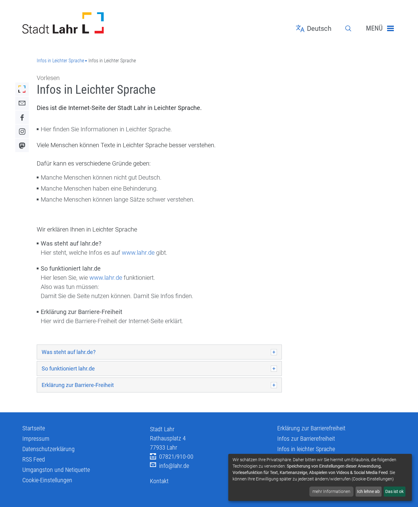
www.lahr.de (138, 252)
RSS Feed (33, 459)
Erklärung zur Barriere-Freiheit (78, 385)
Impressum (35, 438)
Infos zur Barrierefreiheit (306, 438)
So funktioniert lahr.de (68, 368)
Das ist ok (394, 491)
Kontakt (159, 481)
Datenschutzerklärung (48, 449)
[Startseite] (81, 23)
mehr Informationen (331, 491)
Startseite (33, 428)
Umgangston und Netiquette (56, 469)
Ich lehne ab (368, 491)
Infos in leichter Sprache (306, 449)
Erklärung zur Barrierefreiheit (311, 428)
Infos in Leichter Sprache (60, 61)
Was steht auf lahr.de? (69, 352)
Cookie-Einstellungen (47, 480)
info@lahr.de (174, 465)
